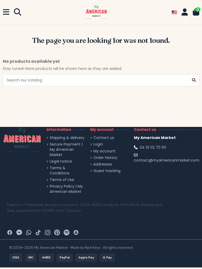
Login (98, 144)
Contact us (103, 137)
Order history (105, 157)
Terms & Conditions (59, 170)
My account (104, 151)
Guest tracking (106, 170)
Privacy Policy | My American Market (66, 189)
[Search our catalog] (193, 80)
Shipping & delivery (67, 137)
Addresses (102, 164)
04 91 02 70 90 (153, 147)
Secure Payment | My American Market (66, 149)
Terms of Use (62, 179)
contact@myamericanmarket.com (166, 160)
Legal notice (61, 161)
